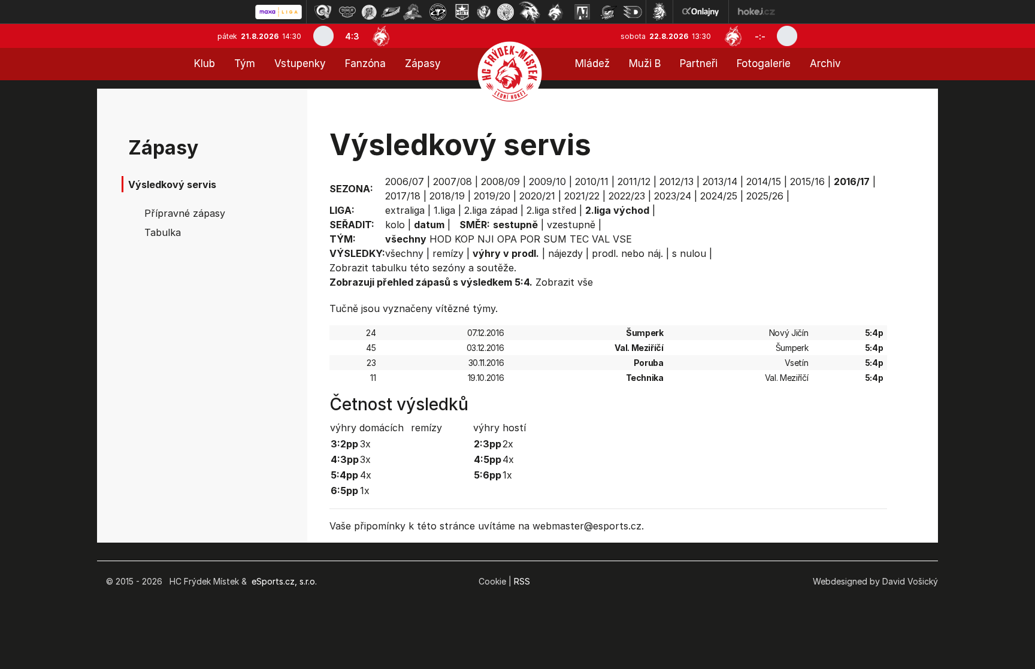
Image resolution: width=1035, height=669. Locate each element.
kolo (395, 225)
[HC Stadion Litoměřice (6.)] (438, 12)
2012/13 (676, 181)
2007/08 (452, 181)
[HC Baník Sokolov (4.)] (390, 12)
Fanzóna (365, 63)
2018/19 (447, 196)
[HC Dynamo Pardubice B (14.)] (632, 12)
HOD (440, 239)
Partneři (699, 63)
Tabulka (162, 232)
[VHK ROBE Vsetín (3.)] (369, 12)
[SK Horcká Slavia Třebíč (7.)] (462, 12)
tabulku (389, 268)
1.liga (444, 210)
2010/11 (592, 181)
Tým (244, 63)
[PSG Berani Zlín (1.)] (323, 12)
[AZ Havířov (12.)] (582, 12)
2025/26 (764, 196)
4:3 (352, 36)
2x (508, 444)
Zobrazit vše (564, 282)
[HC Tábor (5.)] (413, 12)
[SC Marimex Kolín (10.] (529, 12)
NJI (485, 239)
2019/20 (492, 196)
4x (365, 475)
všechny (404, 253)
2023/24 (672, 196)
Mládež (592, 63)
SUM (555, 239)
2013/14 (720, 181)
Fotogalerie (764, 63)
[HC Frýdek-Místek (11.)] (556, 12)
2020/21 (537, 196)
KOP (464, 239)
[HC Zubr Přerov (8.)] (484, 12)
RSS (522, 581)
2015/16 (807, 181)
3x (365, 444)
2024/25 (718, 196)
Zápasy (423, 63)
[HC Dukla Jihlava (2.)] (347, 12)
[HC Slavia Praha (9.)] (505, 12)
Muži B (645, 63)
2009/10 (547, 181)
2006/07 (404, 181)
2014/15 (763, 181)
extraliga (405, 210)
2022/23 (627, 196)
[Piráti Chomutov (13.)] (608, 12)
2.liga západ (491, 210)
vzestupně (571, 225)
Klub (204, 63)
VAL (601, 239)
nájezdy (565, 253)
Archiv (825, 63)
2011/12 (634, 181)
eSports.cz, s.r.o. (284, 581)
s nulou (689, 253)
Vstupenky (300, 63)
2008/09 (500, 181)
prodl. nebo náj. (627, 253)
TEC (579, 239)
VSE (622, 239)
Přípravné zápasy (184, 213)
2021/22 (582, 196)
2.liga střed (551, 210)
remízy (448, 253)
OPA (507, 239)
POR (530, 239)
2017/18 (402, 196)
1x (365, 491)
